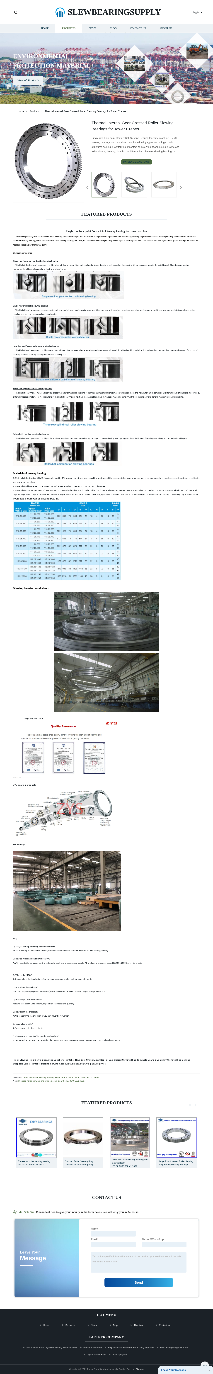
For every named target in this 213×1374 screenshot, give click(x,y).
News (92, 28)
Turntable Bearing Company (152, 1060)
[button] (16, 12)
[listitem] (106, 186)
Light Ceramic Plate (96, 1354)
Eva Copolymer (119, 1354)
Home (45, 28)
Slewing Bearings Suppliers (49, 1060)
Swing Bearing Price (95, 1063)
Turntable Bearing (74, 1063)
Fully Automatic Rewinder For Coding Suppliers (131, 1347)
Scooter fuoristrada (92, 1347)
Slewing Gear (57, 1063)
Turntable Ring (72, 1060)
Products (68, 28)
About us (165, 28)
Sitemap (140, 1369)
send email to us (139, 161)
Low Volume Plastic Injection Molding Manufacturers (51, 1347)
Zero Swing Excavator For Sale (97, 1060)
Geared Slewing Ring (125, 1060)
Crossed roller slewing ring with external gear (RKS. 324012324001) (51, 1081)
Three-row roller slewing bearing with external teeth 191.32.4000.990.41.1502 (60, 1077)
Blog (113, 28)
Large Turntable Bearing (36, 1063)
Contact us (138, 28)
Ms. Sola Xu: (26, 1212)
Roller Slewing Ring (23, 1060)
